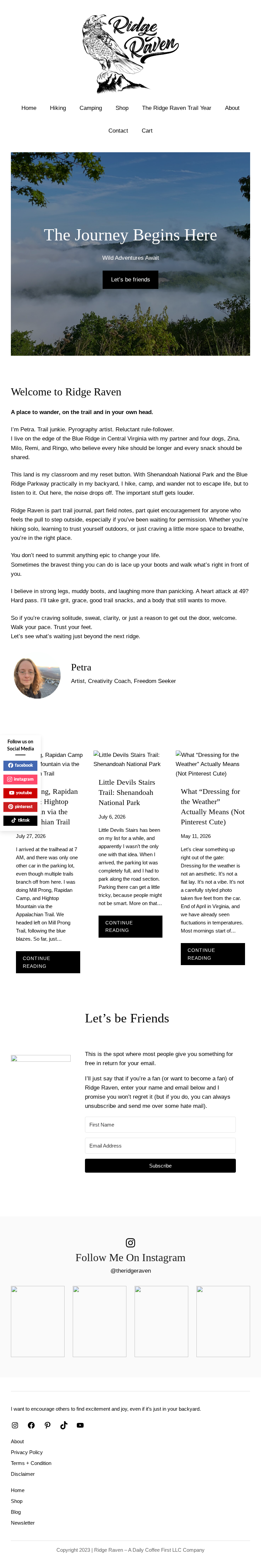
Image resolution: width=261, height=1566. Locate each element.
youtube (24, 793)
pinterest (24, 807)
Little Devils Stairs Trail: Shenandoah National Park (127, 792)
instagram (24, 779)
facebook (24, 765)
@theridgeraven (130, 1271)
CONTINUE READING (49, 964)
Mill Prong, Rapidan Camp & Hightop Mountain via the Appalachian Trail (47, 806)
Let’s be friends (130, 279)
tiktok (24, 820)
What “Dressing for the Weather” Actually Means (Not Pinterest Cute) (213, 806)
